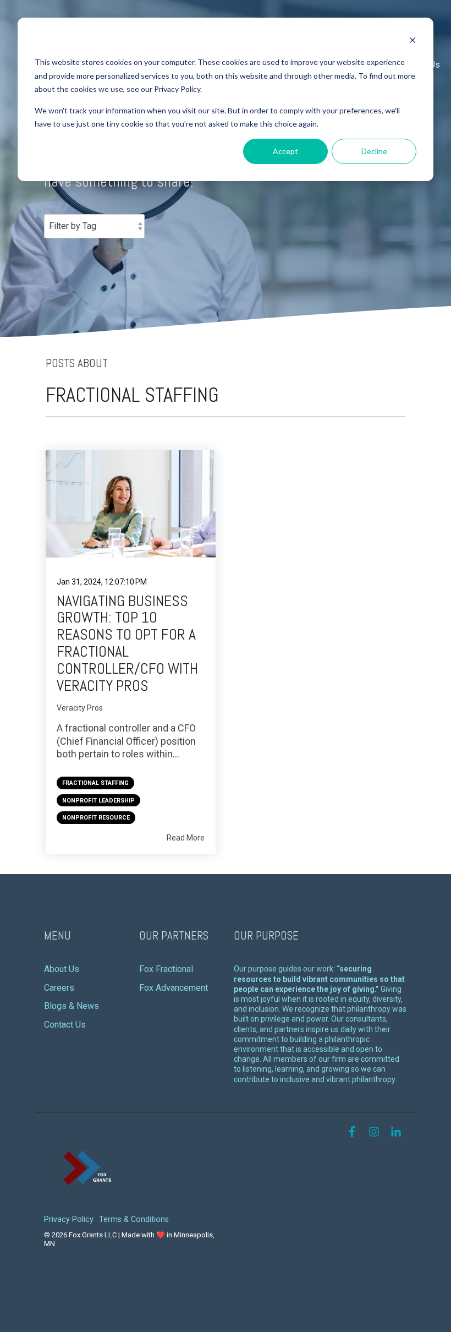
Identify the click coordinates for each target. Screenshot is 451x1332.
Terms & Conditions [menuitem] (134, 1219)
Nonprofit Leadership (98, 800)
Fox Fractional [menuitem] (166, 969)
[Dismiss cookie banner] (412, 41)
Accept (285, 151)
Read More (186, 837)
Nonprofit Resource (96, 817)
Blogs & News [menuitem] (71, 1006)
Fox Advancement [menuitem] (173, 987)
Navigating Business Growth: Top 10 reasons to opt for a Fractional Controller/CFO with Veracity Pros (127, 643)
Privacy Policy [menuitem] (69, 1219)
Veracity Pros (80, 707)
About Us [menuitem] (61, 969)
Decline (374, 151)
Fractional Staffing (95, 783)
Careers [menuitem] (59, 987)
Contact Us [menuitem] (65, 1024)
